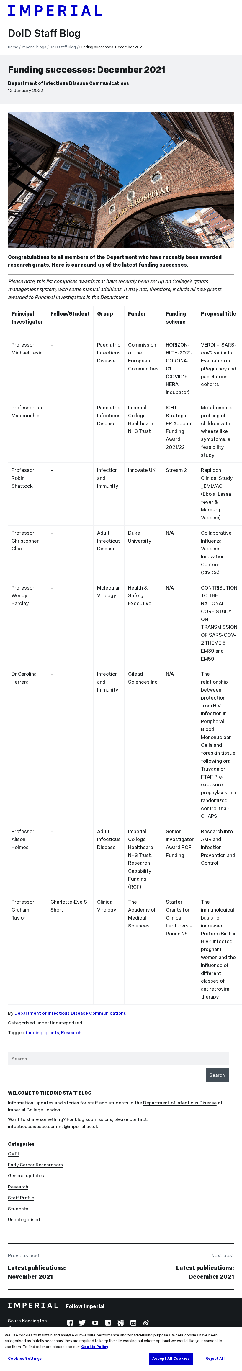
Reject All (214, 1358)
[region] (121, 1349)
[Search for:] (118, 1059)
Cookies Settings (25, 1358)
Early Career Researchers (35, 1165)
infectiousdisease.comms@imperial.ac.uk (53, 1126)
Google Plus (120, 1323)
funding (34, 1032)
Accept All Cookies (170, 1358)
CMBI (13, 1154)
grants (52, 1032)
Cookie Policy (94, 1346)
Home (13, 47)
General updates (26, 1175)
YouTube (95, 1323)
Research (71, 1032)
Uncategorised (24, 1219)
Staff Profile (21, 1198)
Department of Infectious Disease (180, 1103)
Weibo (145, 1323)
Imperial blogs (34, 47)
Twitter (82, 1323)
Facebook (69, 1323)
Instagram (132, 1323)
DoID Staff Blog (44, 33)
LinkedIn (107, 1323)
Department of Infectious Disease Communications (68, 83)
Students (18, 1208)
